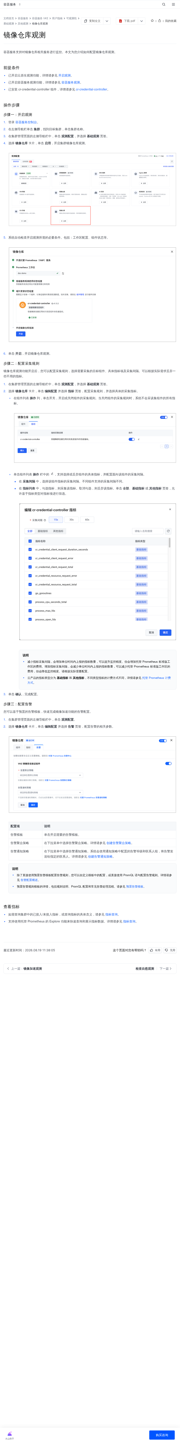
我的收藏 (170, 21)
